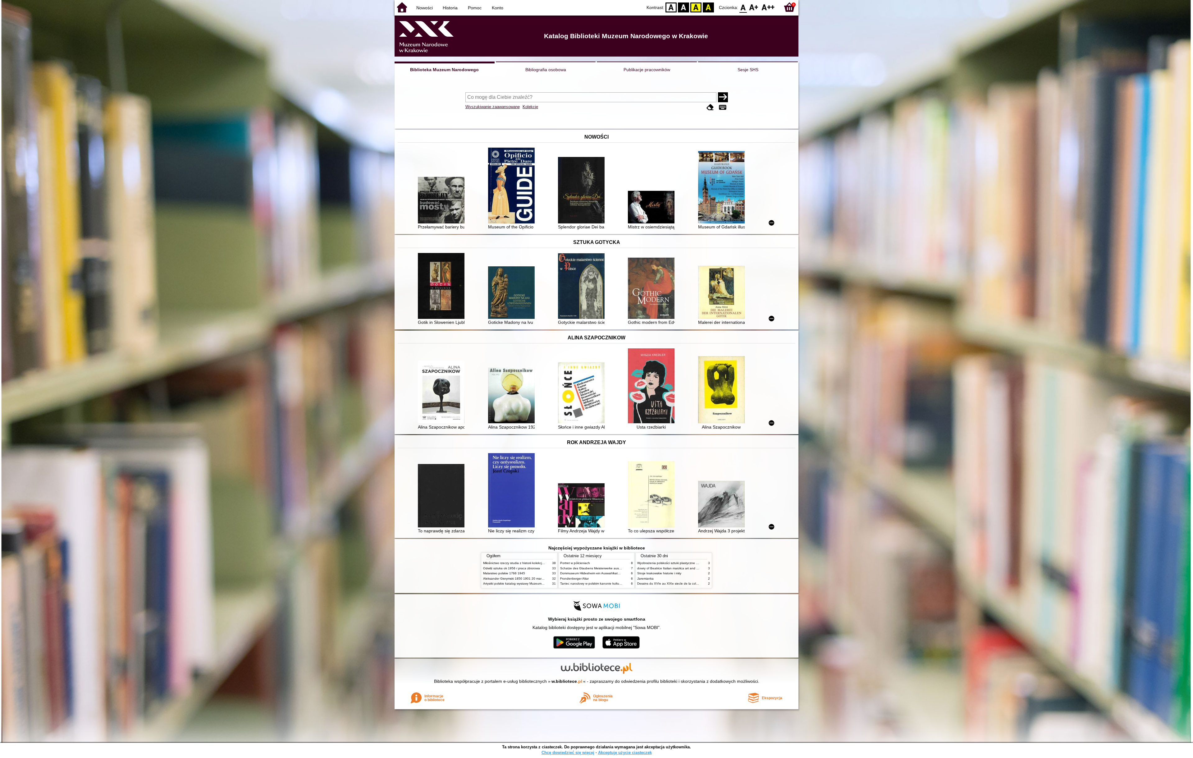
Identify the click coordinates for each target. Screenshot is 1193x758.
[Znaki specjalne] (723, 107)
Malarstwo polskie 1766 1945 (504, 573)
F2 (768, 7)
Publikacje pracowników (647, 69)
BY (708, 7)
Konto (497, 7)
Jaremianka (645, 578)
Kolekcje (530, 106)
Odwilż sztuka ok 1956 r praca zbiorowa (511, 568)
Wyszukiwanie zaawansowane (492, 106)
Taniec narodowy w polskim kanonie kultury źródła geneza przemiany (609, 583)
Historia (450, 7)
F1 (754, 7)
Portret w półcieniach (575, 563)
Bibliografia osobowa (545, 69)
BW (683, 7)
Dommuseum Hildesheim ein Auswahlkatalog (592, 573)
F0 (743, 7)
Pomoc (475, 7)
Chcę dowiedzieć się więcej (568, 752)
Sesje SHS (748, 69)
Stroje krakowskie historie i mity (659, 573)
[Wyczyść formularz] (710, 107)
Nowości (424, 7)
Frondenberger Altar (574, 578)
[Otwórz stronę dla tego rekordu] (443, 201)
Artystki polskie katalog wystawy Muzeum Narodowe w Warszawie (529, 583)
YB (695, 7)
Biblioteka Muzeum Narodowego (444, 69)
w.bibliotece (566, 681)
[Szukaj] (723, 97)
